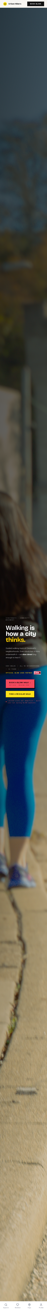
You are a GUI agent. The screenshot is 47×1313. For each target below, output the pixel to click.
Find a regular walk (20, 694)
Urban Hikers (14, 4)
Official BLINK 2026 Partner (19, 673)
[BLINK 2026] (37, 673)
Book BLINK (35, 4)
